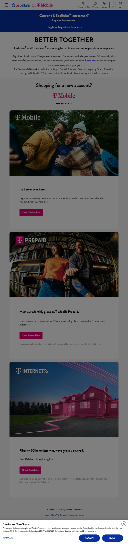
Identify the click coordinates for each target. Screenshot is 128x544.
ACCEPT (89, 538)
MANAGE (8, 537)
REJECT (112, 538)
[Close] (123, 523)
